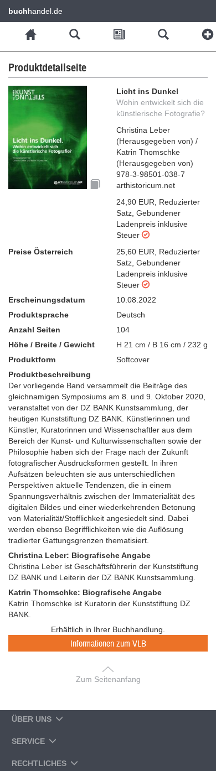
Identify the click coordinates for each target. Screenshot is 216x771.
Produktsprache (38, 314)
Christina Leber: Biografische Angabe (79, 555)
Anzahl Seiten (34, 329)
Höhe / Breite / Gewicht (51, 344)
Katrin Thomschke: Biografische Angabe (85, 592)
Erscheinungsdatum (46, 299)
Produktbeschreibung (49, 374)
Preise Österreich (40, 251)
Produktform (31, 359)
